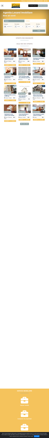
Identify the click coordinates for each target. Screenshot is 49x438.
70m (36, 83)
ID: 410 (13, 120)
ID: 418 (27, 82)
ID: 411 (41, 119)
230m (36, 101)
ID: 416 (41, 83)
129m (7, 64)
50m (36, 63)
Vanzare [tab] (7, 21)
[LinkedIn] (47, 0)
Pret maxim (27, 24)
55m (22, 64)
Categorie (6, 24)
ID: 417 (13, 83)
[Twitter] (44, 0)
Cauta (39, 30)
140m (36, 119)
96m (22, 119)
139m (7, 120)
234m (7, 100)
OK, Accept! (36, 436)
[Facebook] (45, 0)
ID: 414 (41, 101)
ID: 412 (27, 119)
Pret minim (17, 24)
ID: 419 (41, 63)
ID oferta (38, 24)
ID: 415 (27, 102)
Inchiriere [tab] (28, 21)
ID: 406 (13, 100)
